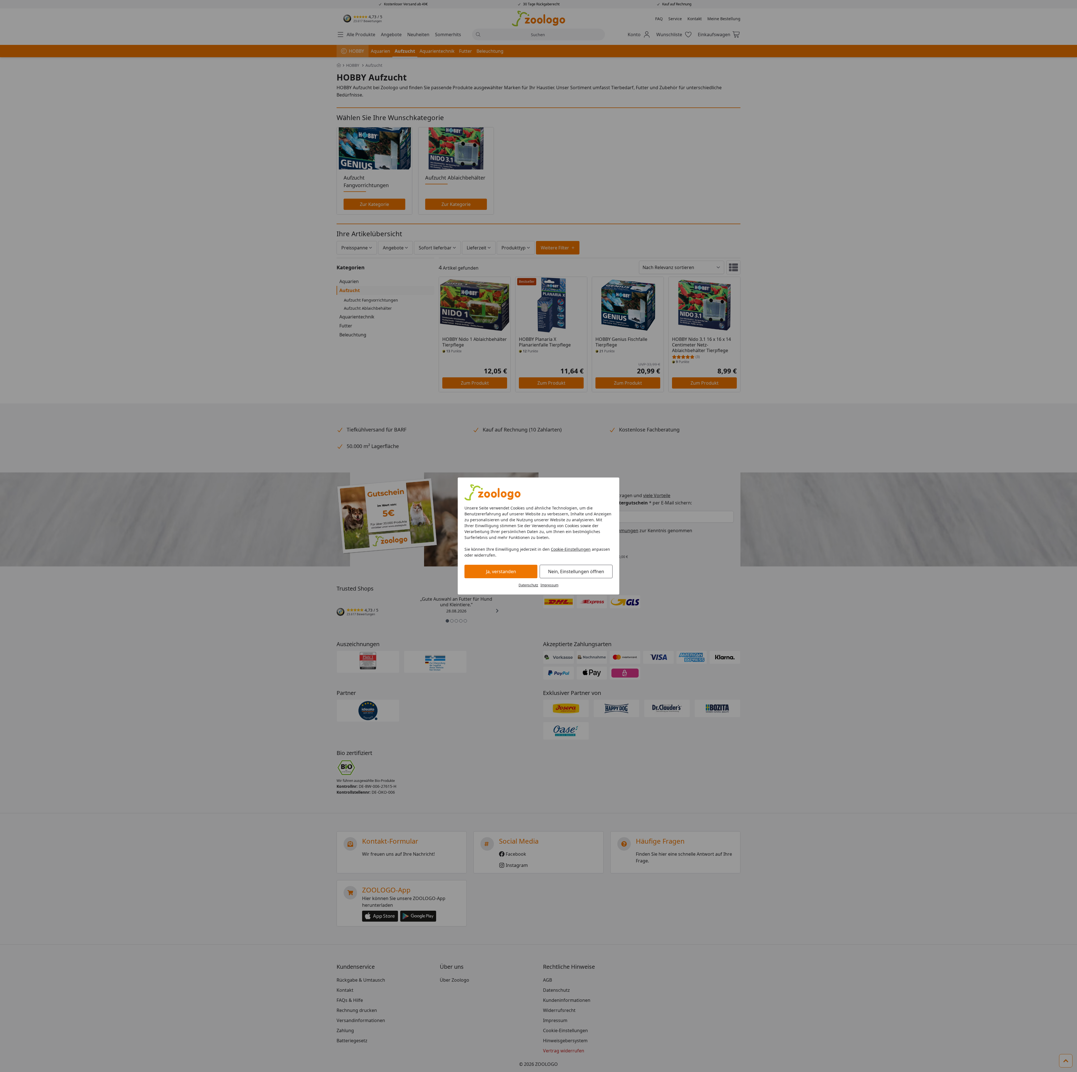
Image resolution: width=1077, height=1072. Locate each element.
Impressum (549, 585)
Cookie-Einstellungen (571, 549)
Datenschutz (528, 585)
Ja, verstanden (501, 571)
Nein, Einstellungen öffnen (576, 571)
